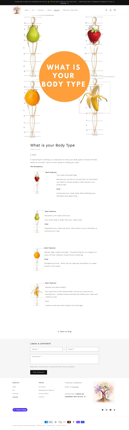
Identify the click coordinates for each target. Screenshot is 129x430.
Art (14, 390)
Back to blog (65, 331)
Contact (41, 397)
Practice (15, 393)
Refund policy (41, 425)
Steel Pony (20, 425)
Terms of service (61, 425)
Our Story (42, 387)
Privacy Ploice (43, 393)
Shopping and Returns (46, 390)
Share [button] (34, 155)
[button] (27, 10)
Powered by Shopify (29, 425)
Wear (14, 387)
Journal (15, 397)
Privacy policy (51, 425)
